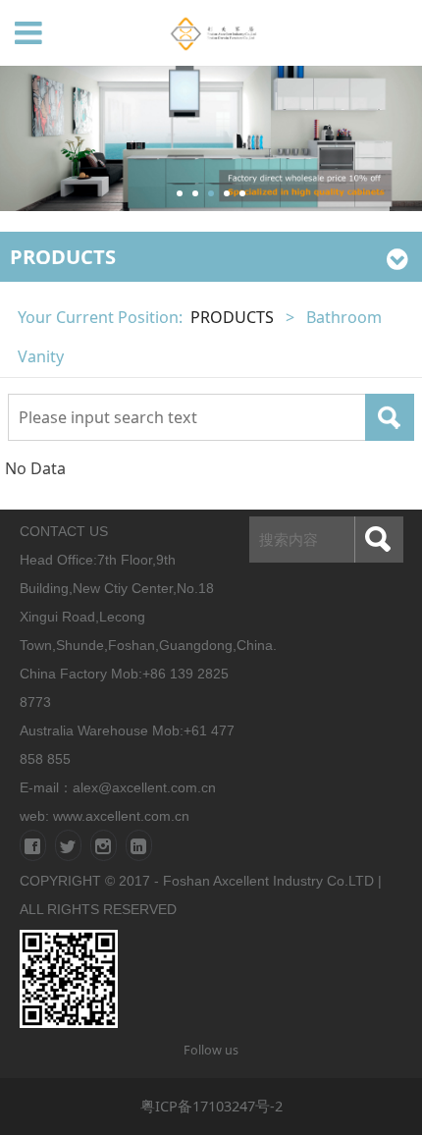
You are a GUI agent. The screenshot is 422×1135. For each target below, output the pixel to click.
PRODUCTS (232, 317)
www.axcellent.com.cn (121, 816)
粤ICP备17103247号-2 (211, 1105)
